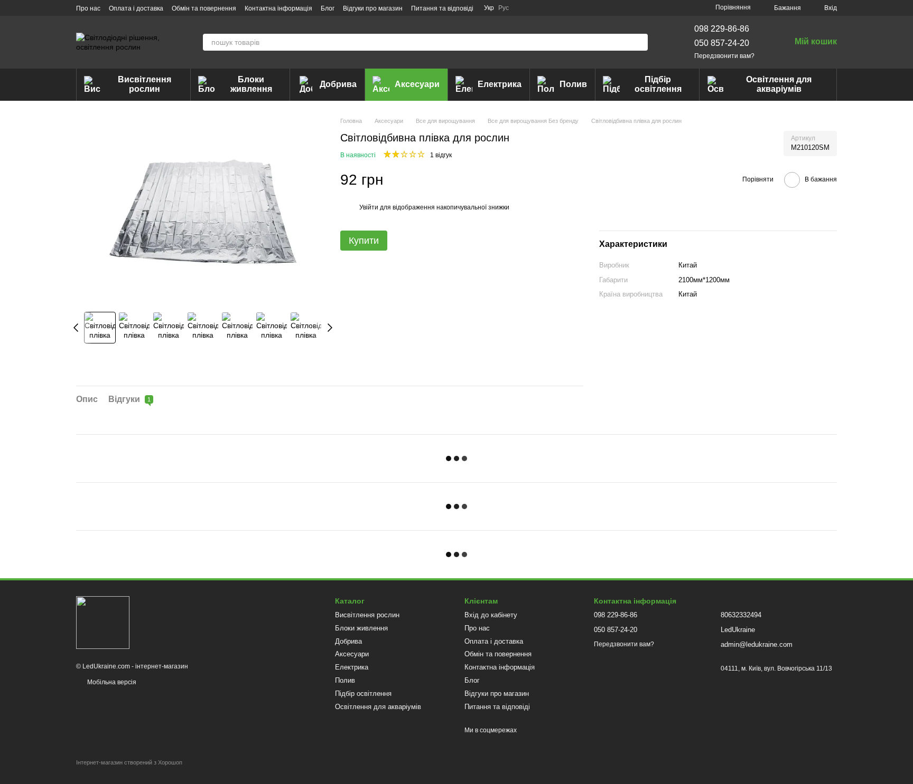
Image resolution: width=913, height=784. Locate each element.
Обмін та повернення (204, 8)
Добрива (338, 84)
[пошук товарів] (639, 42)
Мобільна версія (111, 682)
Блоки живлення (251, 84)
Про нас (88, 8)
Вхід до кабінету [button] (490, 615)
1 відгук (441, 155)
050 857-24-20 (721, 43)
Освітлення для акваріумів (779, 84)
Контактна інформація (278, 8)
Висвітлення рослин (144, 84)
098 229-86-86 (721, 28)
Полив (573, 84)
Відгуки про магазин (373, 8)
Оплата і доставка (136, 8)
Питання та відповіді (442, 8)
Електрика (499, 84)
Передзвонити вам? (724, 56)
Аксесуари (417, 84)
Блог (327, 8)
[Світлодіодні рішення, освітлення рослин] (102, 622)
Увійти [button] (368, 207)
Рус (503, 8)
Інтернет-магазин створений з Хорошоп (129, 762)
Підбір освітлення (658, 84)
